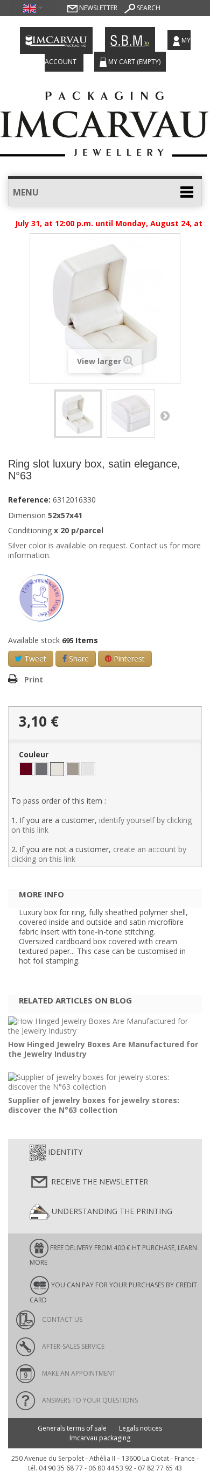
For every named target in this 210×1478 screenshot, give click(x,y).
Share (78, 658)
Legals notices (140, 1428)
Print (33, 679)
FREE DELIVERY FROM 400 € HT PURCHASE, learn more (113, 1255)
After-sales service (72, 1346)
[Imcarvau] (105, 121)
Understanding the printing (111, 1211)
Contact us (61, 1319)
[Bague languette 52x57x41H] (78, 413)
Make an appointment (78, 1373)
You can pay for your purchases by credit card (113, 1292)
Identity (64, 1152)
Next (164, 415)
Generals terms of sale (72, 1428)
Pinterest (128, 658)
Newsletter (97, 7)
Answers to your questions (89, 1400)
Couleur (35, 754)
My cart (133, 61)
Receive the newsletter (98, 1181)
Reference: (29, 500)
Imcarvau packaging (99, 1437)
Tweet (34, 658)
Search (147, 7)
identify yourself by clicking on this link (101, 825)
